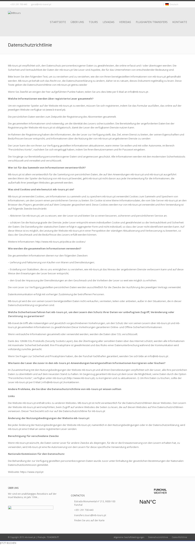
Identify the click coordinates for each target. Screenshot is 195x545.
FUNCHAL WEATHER (160, 498)
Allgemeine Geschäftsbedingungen (129, 537)
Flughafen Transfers (152, 22)
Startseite (58, 22)
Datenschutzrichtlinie (158, 537)
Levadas (108, 22)
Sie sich (133, 356)
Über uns (77, 22)
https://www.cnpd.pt (31, 472)
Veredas (125, 22)
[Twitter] (154, 4)
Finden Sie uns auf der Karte (89, 520)
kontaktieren (71, 382)
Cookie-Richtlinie (179, 537)
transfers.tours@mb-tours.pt (90, 515)
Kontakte (179, 22)
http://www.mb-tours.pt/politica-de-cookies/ (60, 241)
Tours (93, 22)
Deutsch (173, 4)
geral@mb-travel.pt (41, 4)
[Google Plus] (160, 4)
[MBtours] (14, 17)
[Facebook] (157, 4)
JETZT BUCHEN (8, 543)
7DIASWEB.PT (53, 537)
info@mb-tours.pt (138, 91)
